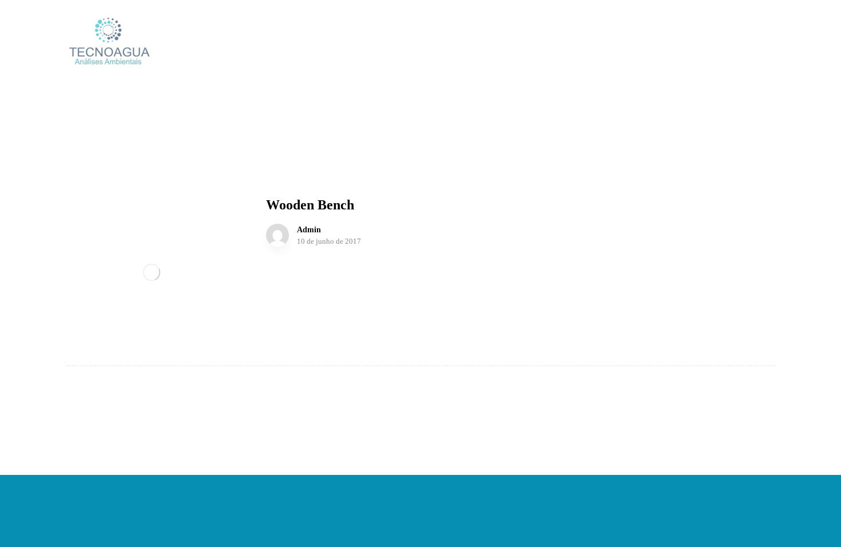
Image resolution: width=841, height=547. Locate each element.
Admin (309, 230)
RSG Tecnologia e (505, 491)
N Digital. (563, 491)
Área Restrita (420, 509)
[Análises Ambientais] (109, 41)
